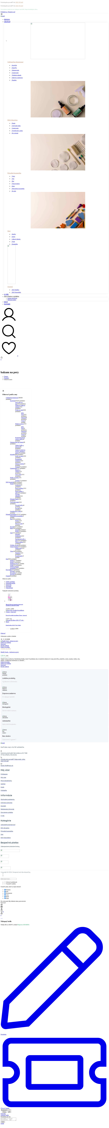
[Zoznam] (2, 639)
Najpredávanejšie (10, 583)
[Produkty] (54, 907)
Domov (6, 376)
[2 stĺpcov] (3, 639)
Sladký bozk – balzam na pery (10, 652)
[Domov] (54, 905)
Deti (8, 231)
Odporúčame (9, 588)
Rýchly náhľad (5, 645)
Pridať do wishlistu (6, 642)
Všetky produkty (10, 581)
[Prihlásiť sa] (9, 322)
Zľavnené (8, 586)
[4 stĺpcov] (7, 639)
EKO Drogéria (12, 120)
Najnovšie (8, 585)
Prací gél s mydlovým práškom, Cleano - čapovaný (16, 615)
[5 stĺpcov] (9, 639)
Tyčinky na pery (6, 648)
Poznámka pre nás (5, 1117)
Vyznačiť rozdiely (11, 884)
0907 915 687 (19, 2)
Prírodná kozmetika (14, 173)
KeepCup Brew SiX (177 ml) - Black (13, 625)
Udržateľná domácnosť (15, 62)
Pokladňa (3, 1113)
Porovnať (3, 644)
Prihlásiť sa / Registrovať (8, 12)
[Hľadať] (54, 331)
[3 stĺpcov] (5, 639)
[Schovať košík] (2, 918)
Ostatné (10, 287)
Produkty (6, 378)
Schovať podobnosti (11, 882)
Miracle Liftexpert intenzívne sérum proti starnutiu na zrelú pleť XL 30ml (14, 605)
